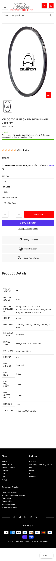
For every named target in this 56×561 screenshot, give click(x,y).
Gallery (5, 470)
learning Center (8, 504)
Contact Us (6, 501)
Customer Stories (9, 492)
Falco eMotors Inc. (22, 541)
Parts (4, 477)
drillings (5, 176)
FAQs (31, 470)
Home (4, 461)
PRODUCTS (7, 464)
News (4, 480)
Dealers (32, 476)
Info (3, 474)
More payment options (28, 228)
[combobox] (28, 15)
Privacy (32, 461)
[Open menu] (5, 7)
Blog (31, 473)
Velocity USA (7, 126)
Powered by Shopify (40, 541)
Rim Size (6, 187)
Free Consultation (9, 507)
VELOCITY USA (8, 467)
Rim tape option (9, 197)
